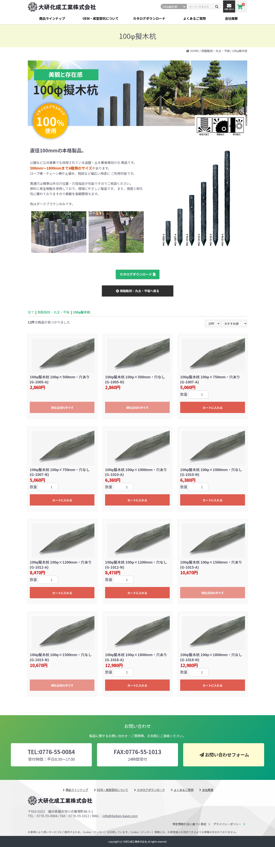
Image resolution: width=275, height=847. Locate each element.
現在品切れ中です (62, 408)
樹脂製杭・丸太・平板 (216, 51)
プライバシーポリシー (227, 824)
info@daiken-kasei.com (120, 815)
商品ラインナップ (52, 18)
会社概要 (231, 18)
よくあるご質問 (194, 18)
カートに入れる (212, 408)
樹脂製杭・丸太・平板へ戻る (139, 291)
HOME (194, 51)
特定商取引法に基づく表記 (189, 824)
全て (31, 312)
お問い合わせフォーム (227, 754)
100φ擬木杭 (239, 51)
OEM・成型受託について (101, 18)
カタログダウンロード (149, 18)
